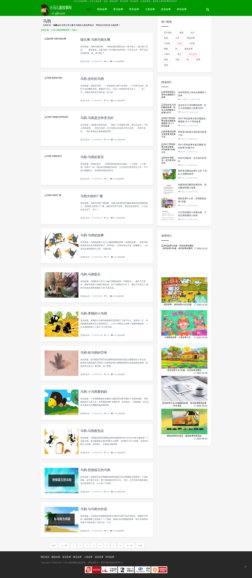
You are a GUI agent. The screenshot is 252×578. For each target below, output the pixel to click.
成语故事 (166, 9)
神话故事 (182, 9)
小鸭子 (167, 54)
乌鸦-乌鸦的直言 (92, 157)
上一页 (64, 545)
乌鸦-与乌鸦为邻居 (93, 509)
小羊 (177, 38)
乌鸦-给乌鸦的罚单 (93, 352)
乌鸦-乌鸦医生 (90, 274)
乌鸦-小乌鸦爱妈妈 (93, 392)
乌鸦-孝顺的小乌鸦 (93, 313)
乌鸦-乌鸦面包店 (92, 431)
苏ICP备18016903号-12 (112, 562)
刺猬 (198, 59)
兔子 (193, 32)
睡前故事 (102, 9)
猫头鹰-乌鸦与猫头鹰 (95, 39)
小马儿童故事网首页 (60, 30)
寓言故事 (134, 9)
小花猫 (192, 43)
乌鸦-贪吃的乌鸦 (92, 79)
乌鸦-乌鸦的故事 (92, 235)
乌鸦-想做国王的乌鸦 (95, 470)
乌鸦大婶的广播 (91, 196)
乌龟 (177, 59)
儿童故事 (150, 9)
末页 (140, 545)
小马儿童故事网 (62, 12)
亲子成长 (168, 32)
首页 (88, 9)
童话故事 (118, 9)
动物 (179, 43)
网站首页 (45, 557)
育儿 (179, 54)
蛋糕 (166, 38)
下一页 (129, 545)
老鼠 (166, 65)
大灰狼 (167, 43)
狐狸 (181, 32)
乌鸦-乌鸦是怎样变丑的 (96, 118)
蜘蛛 (166, 49)
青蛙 (166, 59)
